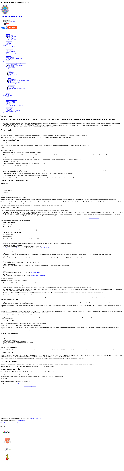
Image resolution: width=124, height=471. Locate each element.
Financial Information (10, 108)
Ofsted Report (8, 98)
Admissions (8, 34)
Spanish (9, 81)
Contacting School (9, 49)
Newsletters (8, 93)
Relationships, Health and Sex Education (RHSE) (18, 80)
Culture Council (11, 85)
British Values (8, 104)
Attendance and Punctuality (11, 46)
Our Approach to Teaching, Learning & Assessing (16, 63)
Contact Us (5, 112)
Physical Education (12, 79)
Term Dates (8, 44)
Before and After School (11, 47)
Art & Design (11, 72)
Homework (8, 89)
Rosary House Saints (12, 39)
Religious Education (12, 67)
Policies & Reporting (7, 95)
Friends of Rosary (9, 50)
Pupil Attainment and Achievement (13, 110)
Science (9, 71)
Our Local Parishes (12, 37)
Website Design (4, 422)
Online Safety (8, 56)
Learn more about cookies (94, 218)
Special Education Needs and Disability (14, 58)
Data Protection (9, 103)
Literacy (10, 68)
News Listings (9, 91)
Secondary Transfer (10, 57)
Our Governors (9, 41)
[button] (6, 24)
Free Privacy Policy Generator (30, 386)
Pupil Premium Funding (10, 102)
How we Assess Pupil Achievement (15, 65)
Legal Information (21, 420)
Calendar (7, 94)
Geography (10, 75)
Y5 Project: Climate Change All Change (16, 88)
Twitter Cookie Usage (52, 268)
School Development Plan (11, 111)
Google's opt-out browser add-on (48, 247)
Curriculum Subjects (10, 66)
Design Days (11, 86)
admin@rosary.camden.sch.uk (35, 418)
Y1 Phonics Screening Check (14, 82)
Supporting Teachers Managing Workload (14, 105)
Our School (5, 32)
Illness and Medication (10, 51)
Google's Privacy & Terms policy (38, 275)
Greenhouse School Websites (14, 422)
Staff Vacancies (9, 43)
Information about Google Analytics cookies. (12, 247)
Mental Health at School (11, 53)
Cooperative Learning (12, 64)
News (4, 90)
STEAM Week (11, 87)
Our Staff (7, 42)
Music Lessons (9, 54)
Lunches (7, 52)
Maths (9, 69)
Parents (4, 45)
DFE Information (9, 107)
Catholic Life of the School (11, 36)
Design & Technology (12, 74)
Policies (7, 96)
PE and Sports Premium (10, 101)
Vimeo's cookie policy (34, 272)
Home (4, 31)
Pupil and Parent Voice (10, 109)
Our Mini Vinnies (11, 38)
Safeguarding (8, 97)
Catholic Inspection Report (11, 100)
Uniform (7, 60)
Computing (10, 73)
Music (9, 78)
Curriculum (5, 61)
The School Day (9, 59)
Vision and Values (9, 35)
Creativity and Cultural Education (12, 83)
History (9, 76)
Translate (13, 21)
